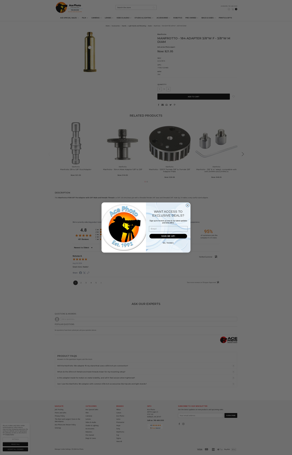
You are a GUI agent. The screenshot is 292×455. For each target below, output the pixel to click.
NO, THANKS (168, 243)
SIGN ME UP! (168, 236)
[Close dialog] (187, 205)
